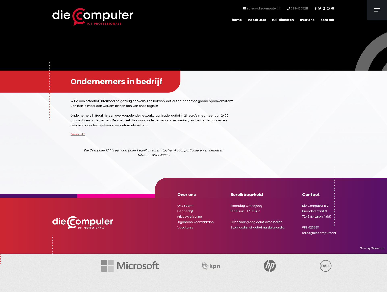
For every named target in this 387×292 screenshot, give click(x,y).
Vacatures (257, 20)
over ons (307, 20)
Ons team (184, 205)
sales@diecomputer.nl (263, 8)
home (237, 20)
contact (327, 20)
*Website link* (78, 134)
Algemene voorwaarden (195, 222)
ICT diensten (283, 20)
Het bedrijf (185, 211)
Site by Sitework (372, 248)
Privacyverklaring (189, 216)
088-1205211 (299, 8)
